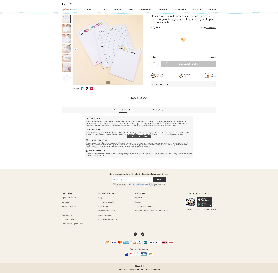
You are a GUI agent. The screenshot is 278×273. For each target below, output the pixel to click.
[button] (140, 49)
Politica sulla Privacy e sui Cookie (141, 184)
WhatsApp (137, 202)
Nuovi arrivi (197, 9)
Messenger (138, 198)
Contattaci (65, 202)
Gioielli (130, 9)
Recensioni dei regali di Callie (72, 224)
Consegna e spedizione (106, 202)
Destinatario (88, 9)
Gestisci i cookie (122, 269)
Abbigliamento (162, 9)
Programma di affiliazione (107, 219)
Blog (63, 211)
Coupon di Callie (68, 219)
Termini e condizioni (69, 206)
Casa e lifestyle (145, 9)
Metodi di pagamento (105, 215)
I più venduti (212, 9)
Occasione (103, 9)
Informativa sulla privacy (107, 211)
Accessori (117, 9)
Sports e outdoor (180, 9)
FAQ (100, 198)
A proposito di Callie (69, 198)
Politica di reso (103, 206)
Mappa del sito (67, 215)
